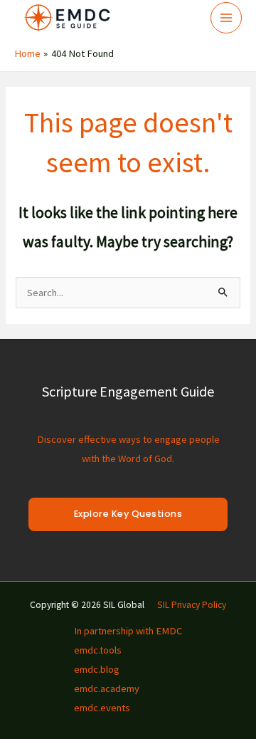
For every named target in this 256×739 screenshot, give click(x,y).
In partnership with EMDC (128, 630)
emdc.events (102, 707)
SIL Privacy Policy (191, 605)
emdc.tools (98, 650)
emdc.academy (106, 688)
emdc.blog (96, 669)
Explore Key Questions (128, 514)
